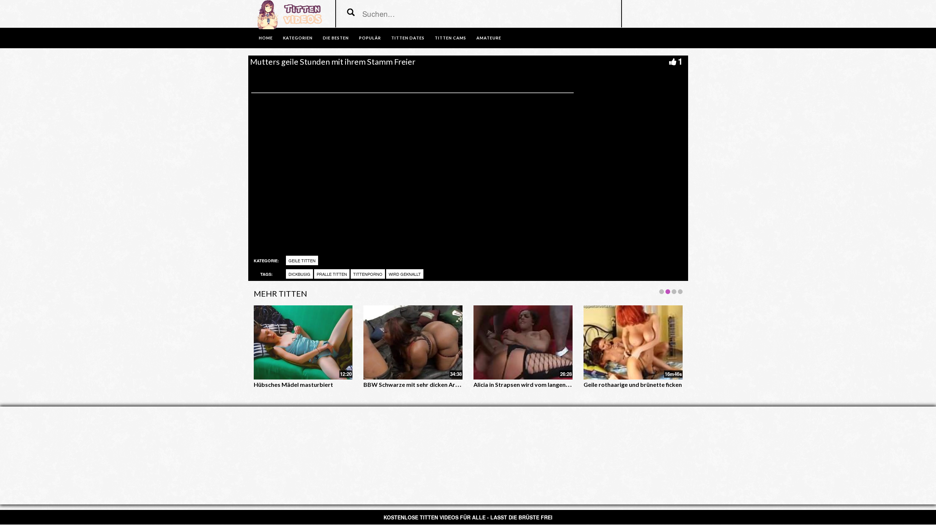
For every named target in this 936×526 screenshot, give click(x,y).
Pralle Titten (332, 274)
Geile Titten (302, 260)
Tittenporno (367, 274)
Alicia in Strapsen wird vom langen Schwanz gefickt (541, 384)
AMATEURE (488, 37)
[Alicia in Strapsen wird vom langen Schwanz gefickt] (523, 342)
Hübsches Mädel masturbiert (293, 384)
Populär (370, 37)
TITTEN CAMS (450, 37)
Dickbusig (299, 274)
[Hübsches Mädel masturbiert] (303, 342)
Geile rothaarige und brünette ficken (633, 384)
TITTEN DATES (407, 37)
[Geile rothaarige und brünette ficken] (633, 342)
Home (266, 37)
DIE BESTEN (336, 37)
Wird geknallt (405, 274)
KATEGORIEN (298, 37)
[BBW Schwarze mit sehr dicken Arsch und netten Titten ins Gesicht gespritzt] (413, 342)
